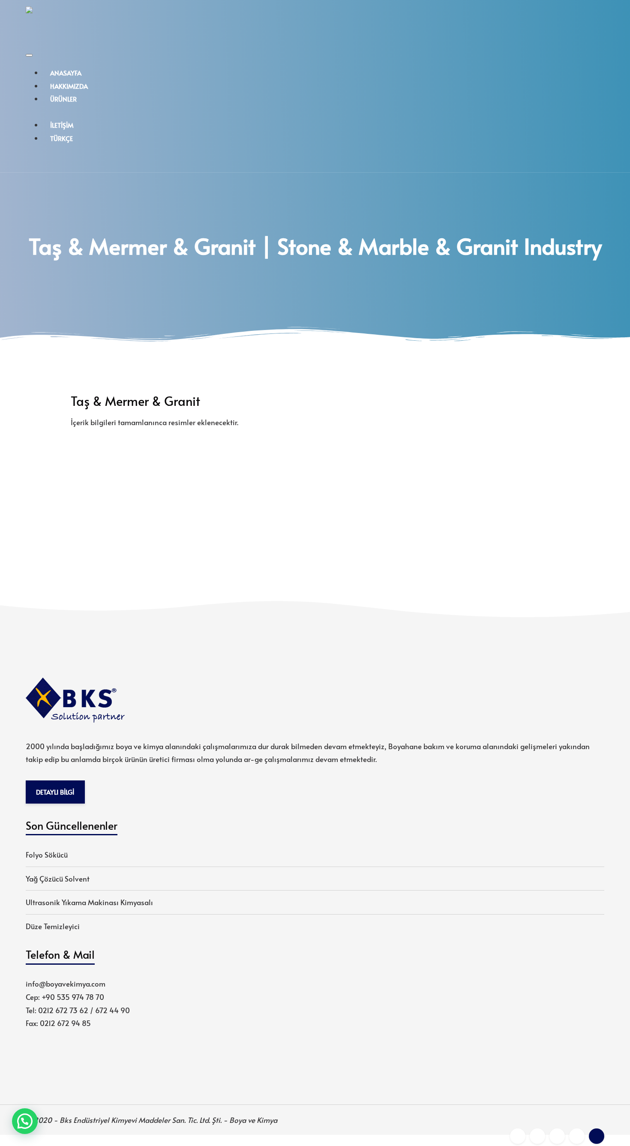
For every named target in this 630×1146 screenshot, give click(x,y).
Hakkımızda (69, 85)
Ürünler (63, 98)
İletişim (61, 124)
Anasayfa (65, 72)
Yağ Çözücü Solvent (58, 878)
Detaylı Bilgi (55, 791)
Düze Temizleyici (53, 926)
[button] (25, 1121)
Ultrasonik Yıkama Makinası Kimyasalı (89, 902)
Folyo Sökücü (47, 854)
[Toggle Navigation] (29, 55)
